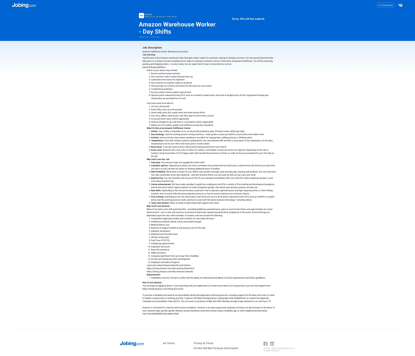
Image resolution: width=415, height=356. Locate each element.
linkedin (272, 344)
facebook (265, 344)
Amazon (148, 14)
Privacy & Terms (204, 343)
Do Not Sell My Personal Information (216, 348)
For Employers (385, 5)
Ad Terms (169, 343)
